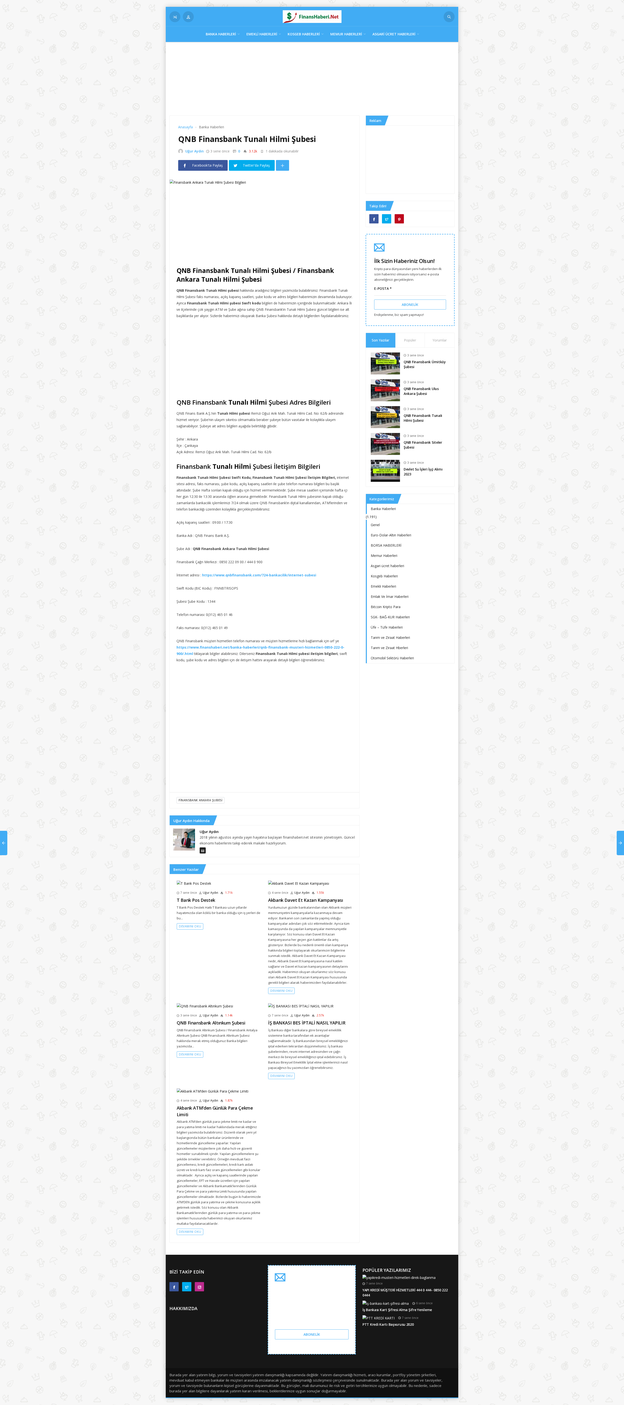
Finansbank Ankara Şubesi (200, 800)
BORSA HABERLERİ (386, 545)
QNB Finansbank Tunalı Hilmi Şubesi (423, 418)
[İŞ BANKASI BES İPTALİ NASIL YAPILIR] (300, 1006)
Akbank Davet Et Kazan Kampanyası (305, 900)
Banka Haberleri (221, 34)
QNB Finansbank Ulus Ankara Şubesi (421, 391)
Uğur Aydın (194, 151)
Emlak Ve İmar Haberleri (390, 596)
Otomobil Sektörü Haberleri (392, 658)
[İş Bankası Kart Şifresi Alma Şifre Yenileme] (385, 1303)
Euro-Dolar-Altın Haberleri (391, 535)
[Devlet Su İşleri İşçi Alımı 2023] (385, 470)
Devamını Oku (190, 926)
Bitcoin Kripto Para (385, 606)
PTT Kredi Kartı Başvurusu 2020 (388, 1324)
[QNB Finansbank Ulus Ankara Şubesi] (385, 389)
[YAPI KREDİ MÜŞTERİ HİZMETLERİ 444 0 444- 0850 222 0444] (399, 1277)
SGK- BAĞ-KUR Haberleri (390, 617)
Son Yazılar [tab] (380, 340)
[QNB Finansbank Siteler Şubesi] (385, 443)
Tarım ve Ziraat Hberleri (389, 647)
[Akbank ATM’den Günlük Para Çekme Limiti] (212, 1091)
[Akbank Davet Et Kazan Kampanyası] (298, 883)
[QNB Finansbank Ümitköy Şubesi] (385, 363)
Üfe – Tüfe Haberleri (387, 627)
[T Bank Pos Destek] (194, 883)
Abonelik (410, 304)
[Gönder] (449, 16)
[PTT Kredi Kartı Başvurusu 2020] (378, 1317)
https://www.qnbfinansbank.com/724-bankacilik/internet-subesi (259, 575)
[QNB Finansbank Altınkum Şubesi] (205, 1006)
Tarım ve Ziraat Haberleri (390, 637)
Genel (375, 524)
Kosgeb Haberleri (304, 34)
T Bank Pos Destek (196, 900)
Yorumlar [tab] (439, 340)
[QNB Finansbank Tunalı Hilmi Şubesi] (385, 416)
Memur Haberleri (346, 34)
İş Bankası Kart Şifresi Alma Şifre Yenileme (397, 1309)
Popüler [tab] (410, 340)
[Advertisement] (312, 81)
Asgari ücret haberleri (393, 34)
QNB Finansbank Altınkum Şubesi (211, 1023)
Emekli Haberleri (261, 34)
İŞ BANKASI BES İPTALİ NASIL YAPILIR (306, 1023)
